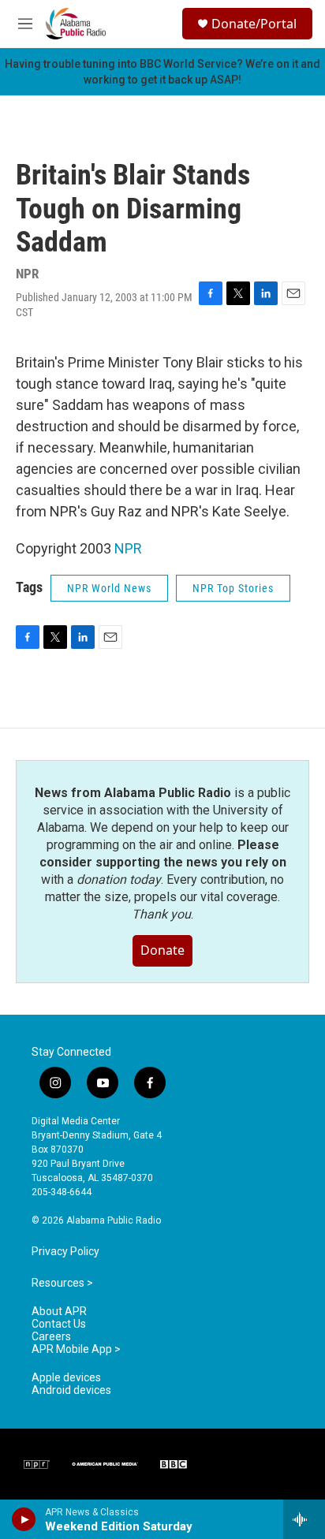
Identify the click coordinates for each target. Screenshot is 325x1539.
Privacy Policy (65, 1252)
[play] (24, 1519)
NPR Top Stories (233, 588)
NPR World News (109, 588)
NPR (128, 548)
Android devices (71, 1390)
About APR (59, 1311)
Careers (51, 1337)
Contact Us (59, 1324)
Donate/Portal (254, 24)
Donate (162, 950)
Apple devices (66, 1378)
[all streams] (304, 1519)
